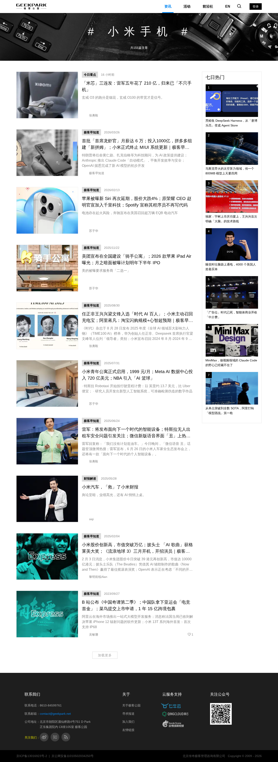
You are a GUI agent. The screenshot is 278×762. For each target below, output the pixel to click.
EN (227, 6)
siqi (91, 519)
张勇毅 (93, 115)
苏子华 (93, 231)
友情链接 (128, 730)
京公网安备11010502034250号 (72, 756)
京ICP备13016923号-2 (31, 756)
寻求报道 (128, 713)
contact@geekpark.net (55, 713)
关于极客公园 (131, 705)
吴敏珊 (93, 634)
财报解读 (90, 478)
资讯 (167, 6)
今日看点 (90, 74)
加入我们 (128, 721)
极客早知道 (91, 132)
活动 (187, 6)
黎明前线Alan (98, 576)
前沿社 (208, 6)
